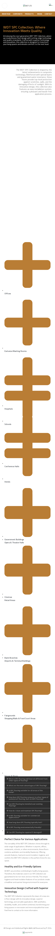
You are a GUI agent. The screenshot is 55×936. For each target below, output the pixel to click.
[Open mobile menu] (5, 5)
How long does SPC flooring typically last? (25, 822)
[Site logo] (27, 5)
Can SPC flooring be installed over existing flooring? (25, 805)
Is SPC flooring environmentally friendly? (25, 827)
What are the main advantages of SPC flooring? (28, 785)
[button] (27, 779)
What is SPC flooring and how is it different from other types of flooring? (28, 779)
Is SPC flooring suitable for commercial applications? (24, 816)
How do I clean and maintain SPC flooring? (25, 810)
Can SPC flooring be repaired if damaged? (25, 832)
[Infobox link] (51, 6)
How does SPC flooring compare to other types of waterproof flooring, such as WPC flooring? (28, 798)
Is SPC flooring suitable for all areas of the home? (26, 791)
